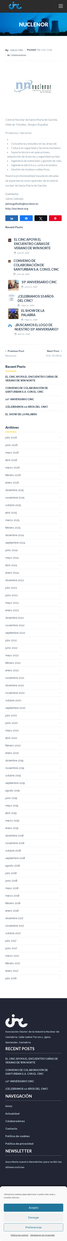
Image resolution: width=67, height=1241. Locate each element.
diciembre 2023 (14, 580)
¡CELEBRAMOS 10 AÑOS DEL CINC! (26, 406)
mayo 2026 (12, 452)
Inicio (8, 1106)
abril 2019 (11, 813)
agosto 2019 (12, 790)
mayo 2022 (12, 655)
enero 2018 (12, 910)
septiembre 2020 (15, 708)
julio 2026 (11, 437)
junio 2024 (11, 550)
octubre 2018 (13, 850)
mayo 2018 (11, 888)
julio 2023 (11, 587)
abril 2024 (11, 565)
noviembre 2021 (14, 677)
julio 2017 (10, 940)
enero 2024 (12, 572)
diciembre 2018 (14, 835)
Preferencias (33, 1227)
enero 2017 (11, 970)
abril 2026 (11, 460)
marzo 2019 (12, 820)
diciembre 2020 (14, 685)
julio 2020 (11, 715)
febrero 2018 (12, 903)
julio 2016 (11, 978)
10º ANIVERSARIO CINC (39, 282)
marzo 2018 (12, 895)
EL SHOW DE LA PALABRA (21, 414)
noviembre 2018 (14, 843)
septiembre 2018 (15, 858)
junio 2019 (11, 798)
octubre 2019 (13, 775)
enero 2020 (12, 753)
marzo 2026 (12, 467)
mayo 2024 (12, 557)
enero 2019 (11, 828)
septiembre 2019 (15, 783)
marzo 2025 (12, 520)
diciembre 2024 (14, 535)
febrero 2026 (13, 475)
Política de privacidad (19, 1143)
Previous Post (14, 353)
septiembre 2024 (15, 542)
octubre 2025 (13, 505)
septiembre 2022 (15, 632)
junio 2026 (11, 445)
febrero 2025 (12, 527)
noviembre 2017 (14, 925)
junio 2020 (11, 723)
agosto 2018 (12, 865)
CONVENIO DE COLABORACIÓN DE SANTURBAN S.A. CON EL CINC (36, 265)
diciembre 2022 (14, 617)
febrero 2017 (12, 963)
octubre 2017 (13, 933)
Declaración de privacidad (42, 1235)
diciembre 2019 (14, 760)
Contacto (11, 1128)
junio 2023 (11, 595)
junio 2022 (11, 647)
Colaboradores (15, 1121)
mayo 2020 (12, 730)
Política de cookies (19, 1235)
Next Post (54, 353)
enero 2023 (12, 610)
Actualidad (12, 1113)
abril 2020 (11, 738)
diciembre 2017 (14, 918)
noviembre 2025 (14, 497)
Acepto (33, 1207)
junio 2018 (11, 880)
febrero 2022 (13, 662)
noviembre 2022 (14, 625)
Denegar (33, 1217)
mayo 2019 (11, 805)
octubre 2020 (13, 700)
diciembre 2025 (14, 490)
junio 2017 (11, 948)
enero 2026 (12, 482)
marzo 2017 (12, 955)
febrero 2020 (13, 745)
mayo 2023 (12, 602)
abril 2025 (11, 512)
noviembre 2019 (14, 768)
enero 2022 (12, 670)
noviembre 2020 (15, 692)
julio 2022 (11, 640)
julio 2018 (11, 873)
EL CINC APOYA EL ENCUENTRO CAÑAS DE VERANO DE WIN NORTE (32, 243)
